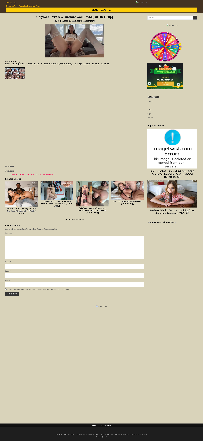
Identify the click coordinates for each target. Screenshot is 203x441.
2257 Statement (105, 425)
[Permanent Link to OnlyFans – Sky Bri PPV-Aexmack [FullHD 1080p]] (127, 190)
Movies (150, 117)
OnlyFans (79, 219)
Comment (9, 233)
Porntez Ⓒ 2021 (101, 437)
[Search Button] (109, 10)
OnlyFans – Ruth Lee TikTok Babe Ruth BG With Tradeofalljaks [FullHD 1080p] (56, 203)
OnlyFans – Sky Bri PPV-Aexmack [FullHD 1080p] (127, 202)
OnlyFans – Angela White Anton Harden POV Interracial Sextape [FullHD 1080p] (92, 210)
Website (8, 280)
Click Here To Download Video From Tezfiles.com (29, 174)
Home (95, 9)
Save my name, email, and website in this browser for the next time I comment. (38, 289)
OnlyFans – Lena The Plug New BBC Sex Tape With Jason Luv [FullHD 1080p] (21, 211)
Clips (103, 9)
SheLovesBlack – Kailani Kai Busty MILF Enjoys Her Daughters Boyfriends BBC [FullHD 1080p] (172, 174)
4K (148, 105)
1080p (74, 21)
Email (7, 271)
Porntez (11, 2)
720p (149, 109)
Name (8, 262)
